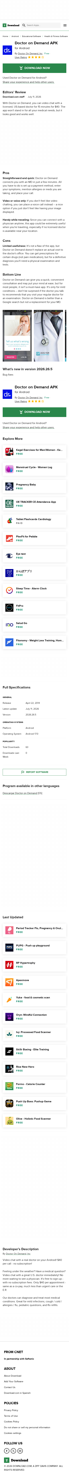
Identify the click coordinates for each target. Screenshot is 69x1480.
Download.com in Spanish (17, 1393)
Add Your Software (13, 1381)
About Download (12, 1375)
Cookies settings (12, 1433)
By (29, 53)
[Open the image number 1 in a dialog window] (48, 336)
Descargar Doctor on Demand (20, 793)
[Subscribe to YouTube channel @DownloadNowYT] (20, 1451)
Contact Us (9, 1387)
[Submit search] (24, 25)
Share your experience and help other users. (28, 82)
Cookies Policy (11, 1421)
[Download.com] (11, 25)
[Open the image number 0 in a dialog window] (17, 336)
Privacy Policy (11, 1410)
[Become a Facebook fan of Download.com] (6, 1451)
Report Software (37, 772)
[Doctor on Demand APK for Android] (7, 50)
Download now (37, 68)
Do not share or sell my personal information (27, 1427)
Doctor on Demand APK (36, 45)
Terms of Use (11, 1416)
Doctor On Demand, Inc (18, 1253)
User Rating (21, 57)
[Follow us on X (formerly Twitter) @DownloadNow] (13, 1451)
